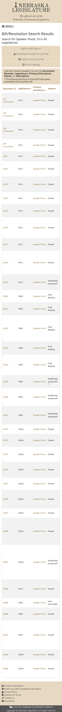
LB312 (5, 168)
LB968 (5, 654)
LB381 (5, 562)
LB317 (5, 244)
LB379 (5, 513)
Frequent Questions (14, 685)
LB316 (5, 227)
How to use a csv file (32, 59)
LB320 (5, 296)
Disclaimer (9, 701)
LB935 (5, 588)
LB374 (5, 440)
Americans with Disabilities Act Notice (22, 688)
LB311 (5, 156)
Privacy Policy (10, 691)
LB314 (5, 198)
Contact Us (9, 698)
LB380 (5, 531)
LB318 (5, 262)
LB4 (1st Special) (8, 145)
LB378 (5, 499)
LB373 (5, 429)
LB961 (5, 635)
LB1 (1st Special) (8, 100)
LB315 (5, 210)
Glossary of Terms (12, 695)
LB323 (5, 348)
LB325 (5, 381)
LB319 (5, 282)
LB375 (5, 454)
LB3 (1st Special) (8, 129)
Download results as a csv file (32, 53)
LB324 (5, 364)
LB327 (5, 415)
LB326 (5, 397)
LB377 (5, 483)
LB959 (5, 602)
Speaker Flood (39, 100)
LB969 (5, 668)
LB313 (5, 184)
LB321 (5, 308)
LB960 (5, 614)
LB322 (5, 328)
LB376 (5, 469)
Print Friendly (32, 64)
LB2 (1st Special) (8, 114)
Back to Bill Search (31, 48)
